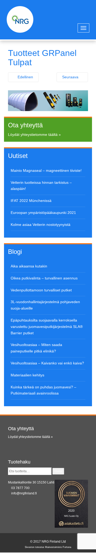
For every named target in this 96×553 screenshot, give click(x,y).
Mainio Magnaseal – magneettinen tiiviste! (46, 170)
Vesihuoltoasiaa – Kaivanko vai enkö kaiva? (47, 363)
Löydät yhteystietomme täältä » (34, 134)
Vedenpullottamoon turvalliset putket (41, 290)
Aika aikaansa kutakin (29, 266)
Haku (58, 471)
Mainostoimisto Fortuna (58, 547)
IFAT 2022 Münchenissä (31, 200)
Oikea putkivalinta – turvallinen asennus (44, 278)
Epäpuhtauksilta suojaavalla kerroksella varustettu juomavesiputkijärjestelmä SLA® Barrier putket (47, 326)
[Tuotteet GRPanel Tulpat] (48, 100)
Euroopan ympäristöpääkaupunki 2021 (43, 212)
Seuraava (70, 77)
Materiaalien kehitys (27, 375)
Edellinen (25, 77)
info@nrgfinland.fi (24, 493)
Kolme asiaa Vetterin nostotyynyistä (40, 224)
